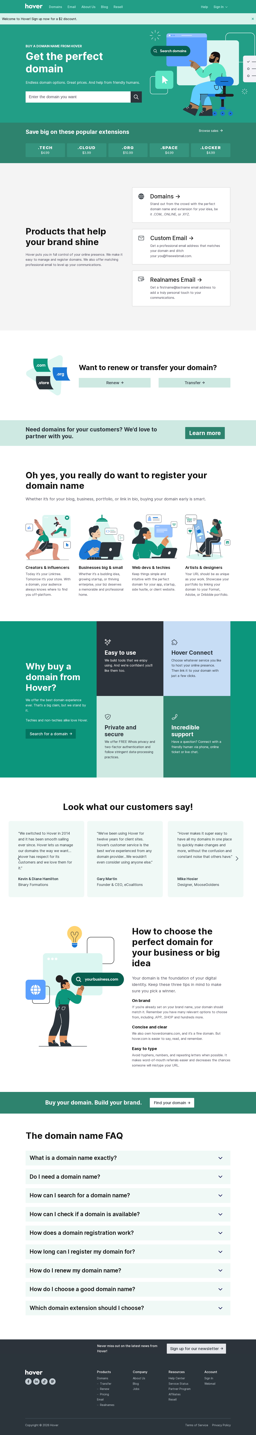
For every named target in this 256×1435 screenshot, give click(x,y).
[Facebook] (28, 1381)
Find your (170, 1102)
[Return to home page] (34, 6)
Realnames (107, 1405)
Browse (208, 131)
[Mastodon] (52, 1381)
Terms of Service (196, 1425)
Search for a (49, 733)
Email (72, 7)
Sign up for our (194, 1348)
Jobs (136, 1389)
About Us (88, 7)
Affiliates (175, 1394)
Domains (55, 7)
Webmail (209, 1383)
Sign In (219, 7)
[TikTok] (44, 1381)
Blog (104, 7)
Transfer (105, 1383)
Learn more (205, 433)
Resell (118, 7)
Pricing (104, 1394)
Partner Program (180, 1389)
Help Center (177, 1378)
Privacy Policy (221, 1425)
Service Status (178, 1383)
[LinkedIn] (36, 1381)
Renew (104, 1389)
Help (204, 7)
